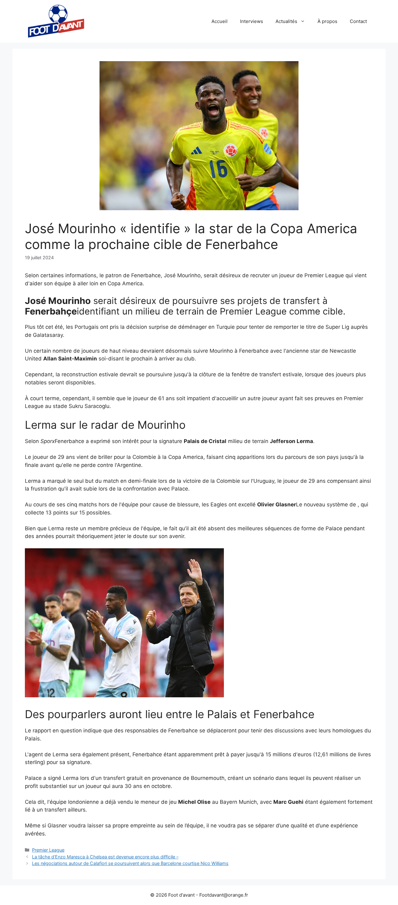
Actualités (286, 21)
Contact (358, 21)
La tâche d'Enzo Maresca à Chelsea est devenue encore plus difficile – (105, 856)
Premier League (48, 850)
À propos (327, 21)
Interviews (251, 21)
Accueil (219, 21)
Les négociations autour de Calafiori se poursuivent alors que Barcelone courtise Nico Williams (130, 863)
